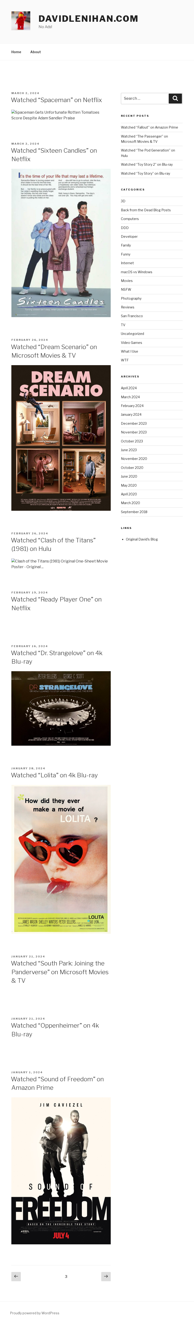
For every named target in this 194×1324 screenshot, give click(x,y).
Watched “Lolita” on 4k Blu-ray (54, 775)
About (35, 52)
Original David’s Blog (142, 539)
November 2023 (134, 432)
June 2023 (129, 450)
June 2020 (129, 476)
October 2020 (132, 468)
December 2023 (134, 423)
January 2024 (131, 414)
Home (16, 52)
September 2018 (134, 512)
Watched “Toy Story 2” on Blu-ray (147, 164)
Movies (127, 281)
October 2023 (132, 441)
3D (123, 201)
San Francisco (132, 316)
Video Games (131, 343)
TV (123, 325)
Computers (130, 219)
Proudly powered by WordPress (34, 1313)
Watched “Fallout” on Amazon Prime (149, 127)
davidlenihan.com (89, 18)
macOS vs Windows (136, 272)
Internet (127, 263)
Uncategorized (132, 334)
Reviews (127, 307)
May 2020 (129, 485)
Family (126, 245)
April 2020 (129, 494)
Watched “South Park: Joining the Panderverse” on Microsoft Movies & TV (60, 972)
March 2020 (130, 503)
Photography (131, 298)
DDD (125, 228)
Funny (125, 254)
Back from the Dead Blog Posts (146, 210)
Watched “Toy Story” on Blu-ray (145, 173)
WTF (125, 360)
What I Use (129, 351)
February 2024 (132, 406)
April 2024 (129, 388)
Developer (129, 236)
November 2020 (134, 459)
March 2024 (130, 397)
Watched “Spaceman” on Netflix (56, 100)
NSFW (126, 289)
